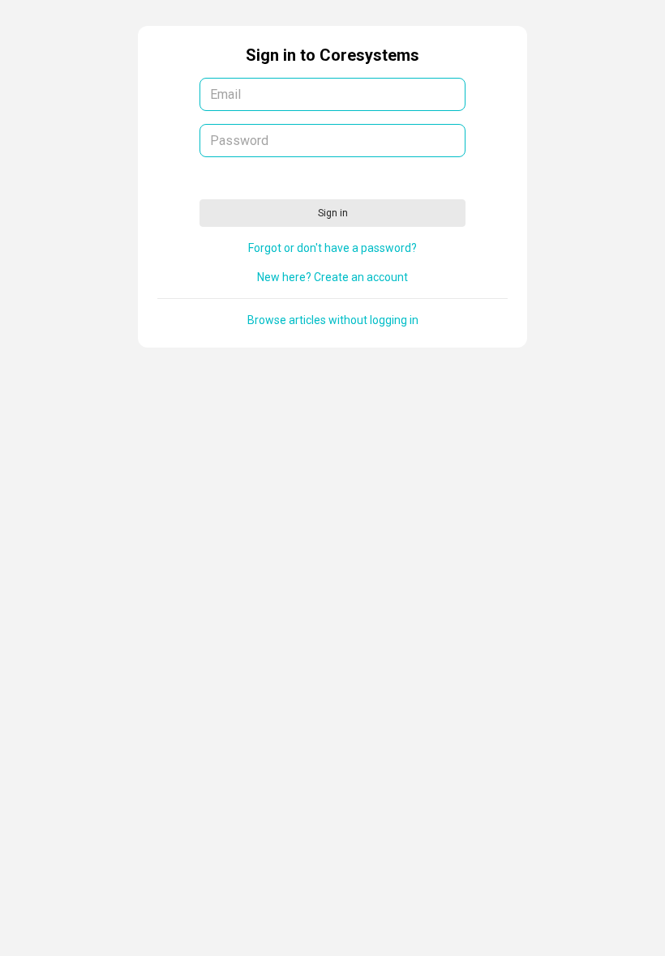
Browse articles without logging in (332, 320)
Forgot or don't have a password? (332, 247)
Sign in (333, 213)
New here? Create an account (332, 277)
